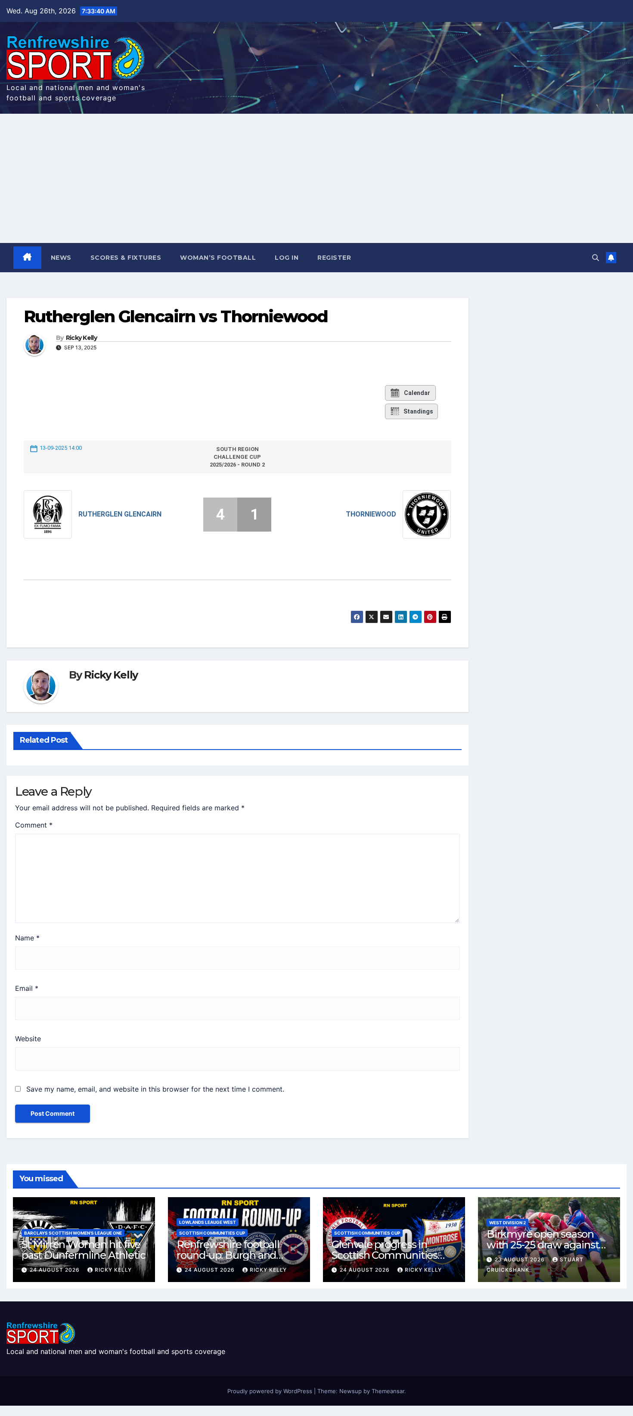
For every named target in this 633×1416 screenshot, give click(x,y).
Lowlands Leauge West (207, 1222)
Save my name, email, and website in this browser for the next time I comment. (155, 1089)
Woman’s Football (218, 257)
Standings (418, 411)
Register (334, 257)
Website (28, 1038)
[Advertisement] (316, 178)
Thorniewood (371, 514)
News (61, 257)
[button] (595, 257)
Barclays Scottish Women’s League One (73, 1232)
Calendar (417, 392)
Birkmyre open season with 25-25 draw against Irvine (543, 1245)
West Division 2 (507, 1222)
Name (27, 938)
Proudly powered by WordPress (270, 1391)
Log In (286, 257)
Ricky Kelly (81, 338)
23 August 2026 (520, 1259)
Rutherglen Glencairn (119, 514)
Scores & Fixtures (125, 257)
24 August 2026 (55, 1270)
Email (26, 988)
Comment (34, 825)
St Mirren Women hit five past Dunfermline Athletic (84, 1249)
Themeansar (388, 1391)
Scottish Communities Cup (212, 1232)
